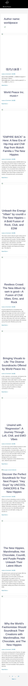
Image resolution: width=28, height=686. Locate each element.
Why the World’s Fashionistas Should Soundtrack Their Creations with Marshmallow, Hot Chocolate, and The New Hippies (14, 634)
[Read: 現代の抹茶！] (14, 49)
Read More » (5, 85)
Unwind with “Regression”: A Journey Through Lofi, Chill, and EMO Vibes (14, 432)
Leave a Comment (6, 74)
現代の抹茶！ (14, 69)
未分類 (13, 74)
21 (18, 676)
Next (14, 679)
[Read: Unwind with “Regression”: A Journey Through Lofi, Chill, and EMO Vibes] (14, 409)
